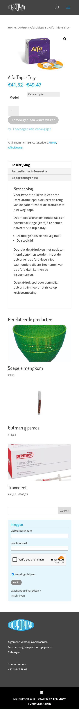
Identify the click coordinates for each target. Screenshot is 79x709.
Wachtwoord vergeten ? (26, 590)
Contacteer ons (17, 664)
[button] (65, 39)
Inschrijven (18, 595)
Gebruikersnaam (21, 530)
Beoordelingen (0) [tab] (25, 178)
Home (12, 27)
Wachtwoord (19, 543)
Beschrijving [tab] (21, 165)
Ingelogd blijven (25, 574)
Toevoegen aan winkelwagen (33, 120)
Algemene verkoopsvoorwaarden (28, 642)
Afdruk (22, 27)
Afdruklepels (38, 27)
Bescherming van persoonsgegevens (30, 647)
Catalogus (14, 652)
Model (14, 98)
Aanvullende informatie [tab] (29, 171)
